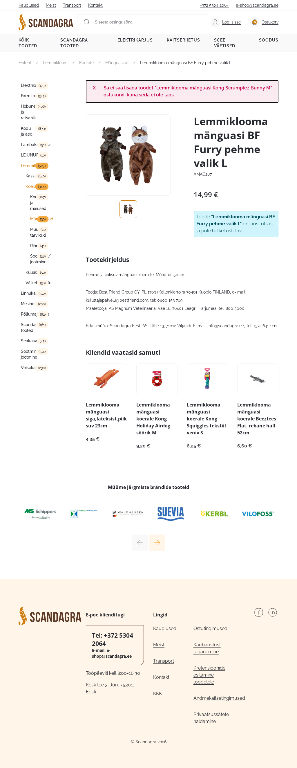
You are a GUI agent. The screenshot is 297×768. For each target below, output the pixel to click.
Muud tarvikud (38, 232)
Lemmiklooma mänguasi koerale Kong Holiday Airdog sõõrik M (153, 419)
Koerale (86, 62)
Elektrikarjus (135, 40)
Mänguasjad (116, 62)
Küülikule (34, 272)
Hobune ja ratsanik (28, 112)
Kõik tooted (28, 43)
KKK (157, 693)
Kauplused (29, 5)
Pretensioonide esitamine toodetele (209, 675)
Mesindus (30, 303)
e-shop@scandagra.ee (257, 5)
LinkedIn (272, 612)
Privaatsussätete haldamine (211, 718)
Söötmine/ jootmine (39, 259)
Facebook (259, 612)
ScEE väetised (224, 43)
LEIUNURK (31, 155)
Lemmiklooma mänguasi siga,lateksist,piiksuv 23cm (106, 415)
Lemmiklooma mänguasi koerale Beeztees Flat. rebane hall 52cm (256, 419)
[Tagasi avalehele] (46, 22)
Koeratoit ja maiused (38, 203)
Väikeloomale (37, 282)
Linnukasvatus (34, 293)
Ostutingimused (210, 628)
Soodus (268, 40)
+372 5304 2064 (214, 5)
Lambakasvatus (34, 144)
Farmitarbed (32, 95)
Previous (140, 543)
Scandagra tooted (74, 43)
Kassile (32, 176)
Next (157, 543)
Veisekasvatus (34, 367)
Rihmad (37, 245)
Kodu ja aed (26, 131)
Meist (51, 5)
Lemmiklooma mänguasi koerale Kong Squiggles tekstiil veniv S (206, 419)
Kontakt (95, 5)
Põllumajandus (34, 314)
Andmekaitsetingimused (213, 698)
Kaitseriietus (183, 40)
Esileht (25, 62)
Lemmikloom (55, 62)
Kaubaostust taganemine (207, 648)
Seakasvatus (33, 341)
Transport (72, 5)
